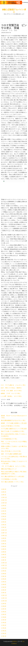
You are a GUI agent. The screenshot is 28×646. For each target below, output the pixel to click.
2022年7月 (3, 609)
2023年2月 (3, 590)
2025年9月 (3, 505)
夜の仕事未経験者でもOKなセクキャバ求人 (13, 420)
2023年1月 (3, 592)
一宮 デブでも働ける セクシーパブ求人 (13, 466)
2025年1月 (3, 527)
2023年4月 (3, 584)
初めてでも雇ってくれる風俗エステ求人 (12, 431)
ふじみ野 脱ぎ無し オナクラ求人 (11, 396)
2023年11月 (4, 565)
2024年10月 (4, 535)
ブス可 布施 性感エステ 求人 (9, 439)
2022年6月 (3, 612)
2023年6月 (3, 579)
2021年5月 (3, 625)
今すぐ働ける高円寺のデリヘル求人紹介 (12, 476)
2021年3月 (3, 631)
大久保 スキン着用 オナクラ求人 (11, 390)
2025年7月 (3, 511)
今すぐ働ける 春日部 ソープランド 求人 (12, 482)
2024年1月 (3, 560)
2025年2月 (3, 524)
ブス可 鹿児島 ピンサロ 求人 (9, 479)
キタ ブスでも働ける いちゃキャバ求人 (13, 385)
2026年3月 (3, 489)
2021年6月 (3, 622)
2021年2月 (3, 633)
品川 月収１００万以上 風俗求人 (11, 388)
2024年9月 (3, 538)
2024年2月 (3, 557)
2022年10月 (4, 601)
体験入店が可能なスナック (9, 469)
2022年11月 (4, 598)
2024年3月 (3, 554)
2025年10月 (4, 503)
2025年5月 (3, 516)
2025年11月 (4, 500)
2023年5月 (3, 582)
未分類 (8, 399)
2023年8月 (3, 573)
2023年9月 (3, 571)
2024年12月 (4, 530)
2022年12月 (4, 595)
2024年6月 (3, 546)
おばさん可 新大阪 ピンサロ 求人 (10, 426)
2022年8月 (3, 606)
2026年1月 (3, 495)
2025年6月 (3, 514)
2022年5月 (3, 614)
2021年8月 (3, 617)
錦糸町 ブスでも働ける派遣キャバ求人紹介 (14, 423)
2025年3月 (3, 522)
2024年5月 (3, 549)
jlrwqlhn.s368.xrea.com (6, 32)
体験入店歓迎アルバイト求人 (14, 10)
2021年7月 (3, 620)
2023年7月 (3, 576)
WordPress (14, 641)
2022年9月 (3, 603)
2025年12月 (4, 497)
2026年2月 (3, 492)
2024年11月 (4, 533)
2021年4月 (3, 628)
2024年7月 (3, 543)
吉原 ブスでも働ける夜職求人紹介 (11, 454)
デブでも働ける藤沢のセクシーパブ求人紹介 (14, 428)
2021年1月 (3, 636)
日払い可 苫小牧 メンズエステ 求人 (11, 451)
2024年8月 (3, 541)
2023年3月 (3, 587)
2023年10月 (4, 568)
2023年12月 (4, 563)
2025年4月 (3, 519)
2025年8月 (3, 508)
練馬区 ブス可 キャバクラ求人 (10, 393)
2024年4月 (3, 552)
